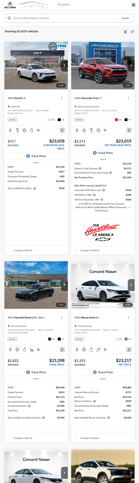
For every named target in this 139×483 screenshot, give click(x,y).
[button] (64, 66)
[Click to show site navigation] (133, 5)
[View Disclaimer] (39, 130)
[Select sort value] (131, 31)
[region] (36, 179)
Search (125, 18)
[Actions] (62, 98)
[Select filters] (125, 31)
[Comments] (62, 130)
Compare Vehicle (23, 250)
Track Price (38, 156)
